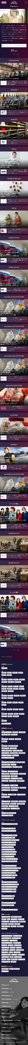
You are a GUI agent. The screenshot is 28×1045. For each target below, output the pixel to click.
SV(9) (9, 919)
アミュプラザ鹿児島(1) (13, 806)
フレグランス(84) (5, 947)
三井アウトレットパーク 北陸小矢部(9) (9, 875)
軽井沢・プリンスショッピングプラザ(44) (10, 870)
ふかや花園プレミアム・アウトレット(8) (9, 858)
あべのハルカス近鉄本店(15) (16, 778)
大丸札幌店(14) (22, 732)
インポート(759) (5, 940)
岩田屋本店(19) (14, 801)
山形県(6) (4, 675)
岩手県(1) (9, 672)
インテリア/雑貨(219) (6, 954)
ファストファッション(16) (7, 942)
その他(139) (13, 961)
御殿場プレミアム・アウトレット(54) (9, 865)
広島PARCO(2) (22, 787)
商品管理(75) (4, 923)
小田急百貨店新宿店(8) (13, 745)
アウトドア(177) (5, 957)
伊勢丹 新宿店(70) (13, 753)
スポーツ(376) (21, 954)
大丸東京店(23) (13, 748)
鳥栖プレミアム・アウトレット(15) (8, 902)
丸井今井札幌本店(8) (6, 734)
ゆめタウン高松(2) (5, 796)
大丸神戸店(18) (5, 780)
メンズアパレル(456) (17, 935)
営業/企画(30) (22, 921)
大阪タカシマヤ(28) (14, 773)
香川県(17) (9, 709)
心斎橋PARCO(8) (21, 780)
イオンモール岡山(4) (6, 790)
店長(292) (4, 919)
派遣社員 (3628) (5, 968)
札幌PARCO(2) (14, 734)
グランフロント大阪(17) (12, 771)
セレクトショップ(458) (6, 938)
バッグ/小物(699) (20, 949)
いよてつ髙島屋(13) (12, 794)
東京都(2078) (10, 681)
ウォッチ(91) (12, 949)
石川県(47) (16, 686)
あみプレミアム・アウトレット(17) (8, 854)
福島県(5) (9, 675)
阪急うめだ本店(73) (5, 776)
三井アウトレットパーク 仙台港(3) (8, 828)
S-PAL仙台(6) (18, 739)
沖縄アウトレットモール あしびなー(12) (9, 909)
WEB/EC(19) (13, 926)
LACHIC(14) (13, 764)
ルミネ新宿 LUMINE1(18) (6, 750)
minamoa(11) (14, 790)
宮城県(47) (15, 672)
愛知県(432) (4, 691)
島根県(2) (9, 702)
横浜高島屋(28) (22, 753)
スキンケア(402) (18, 945)
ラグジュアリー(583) (16, 938)
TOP (2, 657)
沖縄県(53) (4, 720)
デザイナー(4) (14, 919)
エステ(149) (12, 947)
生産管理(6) (11, 923)
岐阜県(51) (15, 688)
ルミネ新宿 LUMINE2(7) (17, 750)
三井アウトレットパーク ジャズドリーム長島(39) (11, 868)
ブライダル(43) (21, 959)
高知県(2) (21, 709)
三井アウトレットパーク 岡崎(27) (8, 877)
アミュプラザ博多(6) (15, 808)
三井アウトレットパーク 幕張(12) (8, 837)
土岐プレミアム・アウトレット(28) (8, 872)
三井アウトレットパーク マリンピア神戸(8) (10, 884)
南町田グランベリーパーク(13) (8, 856)
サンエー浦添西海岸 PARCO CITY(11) (9, 813)
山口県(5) (4, 704)
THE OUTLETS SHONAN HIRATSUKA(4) (9, 861)
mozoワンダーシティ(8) (6, 766)
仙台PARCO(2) (4, 739)
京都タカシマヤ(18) (5, 778)
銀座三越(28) (4, 745)
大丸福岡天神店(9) (5, 803)
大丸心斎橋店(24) (5, 773)
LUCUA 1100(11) (13, 780)
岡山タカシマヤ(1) (5, 785)
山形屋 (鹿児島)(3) (21, 803)
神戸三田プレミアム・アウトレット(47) (9, 886)
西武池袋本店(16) (5, 748)
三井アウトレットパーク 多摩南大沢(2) (9, 835)
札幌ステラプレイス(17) (6, 732)
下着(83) (3, 959)
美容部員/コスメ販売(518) (16, 916)
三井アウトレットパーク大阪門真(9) (9, 891)
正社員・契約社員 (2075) (14, 968)
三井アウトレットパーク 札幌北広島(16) (9, 824)
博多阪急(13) (13, 803)
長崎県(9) (16, 713)
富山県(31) (10, 686)
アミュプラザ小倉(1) (6, 801)
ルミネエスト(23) (5, 753)
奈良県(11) (4, 697)
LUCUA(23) (4, 771)
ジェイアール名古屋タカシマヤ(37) (8, 762)
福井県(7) (21, 686)
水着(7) (11, 957)
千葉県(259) (4, 681)
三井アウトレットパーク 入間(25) (8, 849)
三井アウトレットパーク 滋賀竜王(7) (9, 889)
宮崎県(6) (9, 716)
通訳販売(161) (20, 926)
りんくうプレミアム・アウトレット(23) (9, 882)
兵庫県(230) (23, 695)
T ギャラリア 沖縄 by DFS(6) (7, 815)
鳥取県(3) (4, 702)
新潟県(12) (4, 686)
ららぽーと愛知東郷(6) (17, 766)
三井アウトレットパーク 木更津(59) (8, 842)
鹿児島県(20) (15, 716)
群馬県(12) (16, 679)
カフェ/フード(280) (5, 961)
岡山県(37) (15, 702)
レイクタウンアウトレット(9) (7, 847)
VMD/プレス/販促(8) (14, 921)
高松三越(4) (4, 794)
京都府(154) (10, 695)
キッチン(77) (14, 954)
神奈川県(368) (17, 681)
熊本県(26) (22, 713)
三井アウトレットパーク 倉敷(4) (8, 896)
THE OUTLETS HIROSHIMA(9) (7, 898)
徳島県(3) (4, 709)
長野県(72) (9, 688)
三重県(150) (10, 691)
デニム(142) (4, 945)
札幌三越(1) (15, 732)
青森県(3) (4, 672)
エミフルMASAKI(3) (21, 794)
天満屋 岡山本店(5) (14, 787)
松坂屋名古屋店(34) (20, 762)
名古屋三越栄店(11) (5, 764)
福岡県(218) (4, 713)
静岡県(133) (21, 688)
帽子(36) (10, 952)
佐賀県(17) (10, 713)
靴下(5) (8, 959)
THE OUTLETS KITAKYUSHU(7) (8, 905)
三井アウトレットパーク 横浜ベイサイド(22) (10, 840)
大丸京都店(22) (22, 773)
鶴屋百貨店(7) (4, 806)
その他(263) (4, 928)
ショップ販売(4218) (5, 916)
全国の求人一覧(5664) (6, 723)
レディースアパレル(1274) (7, 935)
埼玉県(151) (22, 679)
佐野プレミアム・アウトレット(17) (8, 844)
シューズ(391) (4, 952)
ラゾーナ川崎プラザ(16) (6, 755)
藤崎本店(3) (4, 741)
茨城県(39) (4, 679)
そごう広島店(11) (14, 785)
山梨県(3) (4, 688)
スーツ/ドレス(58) (13, 940)
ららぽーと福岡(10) (5, 808)
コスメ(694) (10, 945)
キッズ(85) (19, 947)
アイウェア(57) (17, 952)
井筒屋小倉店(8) (22, 801)
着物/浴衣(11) (14, 959)
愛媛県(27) (15, 709)
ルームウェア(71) (18, 957)
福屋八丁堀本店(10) (5, 787)
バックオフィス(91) (5, 926)
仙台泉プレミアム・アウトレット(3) (8, 830)
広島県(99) (21, 702)
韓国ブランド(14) (17, 942)
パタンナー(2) (21, 919)
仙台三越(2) (11, 739)
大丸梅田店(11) (14, 776)
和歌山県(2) (10, 697)
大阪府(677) (16, 695)
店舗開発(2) (17, 923)
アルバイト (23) (5, 971)
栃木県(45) (10, 679)
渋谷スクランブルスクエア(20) (8, 757)
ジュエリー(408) (5, 949)
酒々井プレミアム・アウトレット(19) (9, 851)
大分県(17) (4, 716)
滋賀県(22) (4, 695)
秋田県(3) (20, 672)
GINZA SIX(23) (15, 755)
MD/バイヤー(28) (5, 921)
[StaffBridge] (14, 2)
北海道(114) (4, 668)
